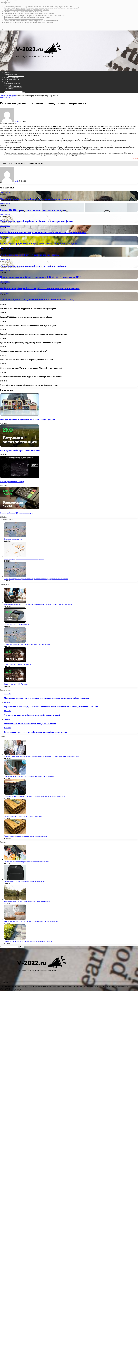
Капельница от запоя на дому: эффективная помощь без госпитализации (29, 13)
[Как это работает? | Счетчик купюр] (15, 622)
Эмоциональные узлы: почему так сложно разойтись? (29, 254)
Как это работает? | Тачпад (12, 481)
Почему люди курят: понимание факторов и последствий (24, 559)
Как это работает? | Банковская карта (16, 512)
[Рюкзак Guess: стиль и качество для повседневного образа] (15, 879)
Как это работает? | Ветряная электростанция (20, 450)
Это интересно (9, 85)
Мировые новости (10, 74)
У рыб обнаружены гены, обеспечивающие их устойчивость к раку (37, 299)
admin (16, 121)
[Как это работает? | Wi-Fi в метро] (15, 682)
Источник (134, 158)
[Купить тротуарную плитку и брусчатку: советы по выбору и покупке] (15, 939)
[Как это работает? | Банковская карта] (19, 508)
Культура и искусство (11, 77)
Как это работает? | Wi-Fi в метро (16, 684)
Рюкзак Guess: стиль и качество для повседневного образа (24, 11)
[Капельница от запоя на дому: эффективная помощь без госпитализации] (15, 774)
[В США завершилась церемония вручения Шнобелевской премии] (15, 642)
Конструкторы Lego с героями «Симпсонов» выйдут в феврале (27, 419)
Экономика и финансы (12, 83)
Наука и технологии (15, 87)
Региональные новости (16, 76)
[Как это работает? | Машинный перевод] (15, 662)
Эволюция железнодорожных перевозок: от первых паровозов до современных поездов (34, 15)
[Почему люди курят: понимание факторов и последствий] (15, 557)
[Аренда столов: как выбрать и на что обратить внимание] (15, 814)
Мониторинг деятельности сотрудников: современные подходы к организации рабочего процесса (38, 6)
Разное (10, 88)
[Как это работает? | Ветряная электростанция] (19, 446)
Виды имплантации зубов (13, 539)
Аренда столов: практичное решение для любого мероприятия (25, 836)
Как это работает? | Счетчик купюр (16, 624)
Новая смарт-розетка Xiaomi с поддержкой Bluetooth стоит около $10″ (40, 277)
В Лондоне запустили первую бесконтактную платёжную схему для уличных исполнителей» (36, 579)
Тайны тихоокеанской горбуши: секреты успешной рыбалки (33, 266)
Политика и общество (11, 79)
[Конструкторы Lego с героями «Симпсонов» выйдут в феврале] (19, 415)
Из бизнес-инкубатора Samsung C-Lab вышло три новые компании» (40, 288)
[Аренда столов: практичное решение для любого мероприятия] (15, 834)
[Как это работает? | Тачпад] (19, 477)
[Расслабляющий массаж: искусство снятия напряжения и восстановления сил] (15, 919)
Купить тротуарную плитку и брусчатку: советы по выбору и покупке (28, 22)
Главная (6, 72)
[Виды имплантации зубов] (15, 537)
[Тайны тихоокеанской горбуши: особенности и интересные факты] (15, 899)
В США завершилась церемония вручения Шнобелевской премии (27, 644)
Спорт (6, 81)
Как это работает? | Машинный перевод (18, 664)
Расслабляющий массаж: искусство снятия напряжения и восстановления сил (31, 21)
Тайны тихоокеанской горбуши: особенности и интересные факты (27, 17)
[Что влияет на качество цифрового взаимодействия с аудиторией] (15, 859)
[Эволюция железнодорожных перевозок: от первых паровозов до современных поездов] (15, 794)
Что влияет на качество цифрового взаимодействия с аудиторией (26, 10)
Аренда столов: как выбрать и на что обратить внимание (23, 19)
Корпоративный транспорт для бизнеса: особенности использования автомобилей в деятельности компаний (41, 8)
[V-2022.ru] (36, 65)
